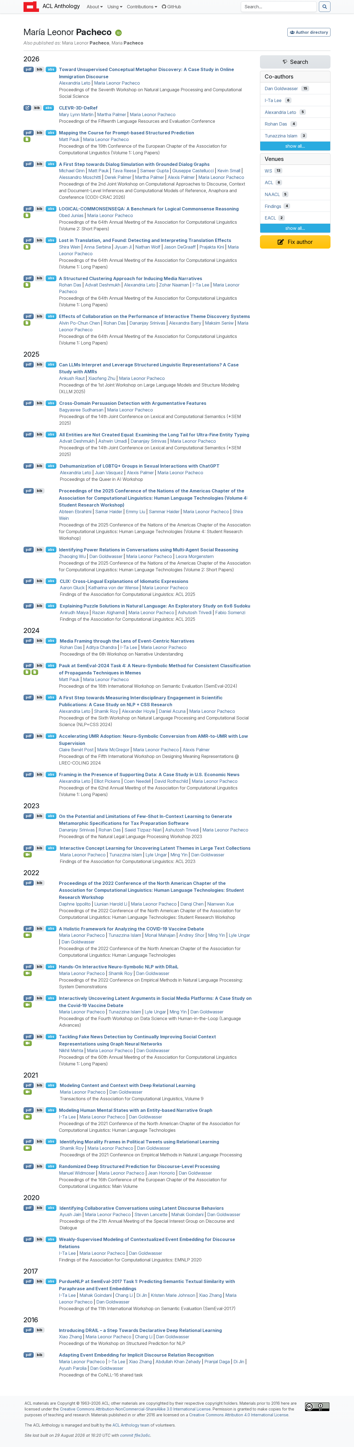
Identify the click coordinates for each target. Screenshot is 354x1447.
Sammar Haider (164, 511)
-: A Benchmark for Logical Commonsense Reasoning (149, 209)
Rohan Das (70, 285)
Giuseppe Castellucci (193, 170)
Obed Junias (71, 215)
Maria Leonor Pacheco (117, 83)
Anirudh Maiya (74, 612)
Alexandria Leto (74, 83)
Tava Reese (124, 170)
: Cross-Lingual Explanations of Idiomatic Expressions (124, 581)
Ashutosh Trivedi (195, 612)
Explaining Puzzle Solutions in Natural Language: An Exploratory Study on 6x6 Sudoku (155, 606)
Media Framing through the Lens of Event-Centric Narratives (127, 640)
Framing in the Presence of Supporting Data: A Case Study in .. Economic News (149, 774)
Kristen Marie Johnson (173, 1295)
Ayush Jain (70, 1214)
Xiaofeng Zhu (101, 378)
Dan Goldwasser (106, 556)
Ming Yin (179, 854)
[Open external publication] (27, 108)
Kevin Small (228, 170)
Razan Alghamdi (108, 612)
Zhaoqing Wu (72, 556)
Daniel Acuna (172, 711)
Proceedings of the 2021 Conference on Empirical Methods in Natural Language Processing (151, 1154)
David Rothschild (171, 781)
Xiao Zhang (210, 1295)
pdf (29, 69)
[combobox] (279, 6)
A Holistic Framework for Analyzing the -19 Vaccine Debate (131, 928)
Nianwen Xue (220, 904)
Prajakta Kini (211, 247)
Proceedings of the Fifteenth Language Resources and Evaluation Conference (137, 121)
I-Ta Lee (200, 285)
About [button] (93, 6)
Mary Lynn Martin (76, 114)
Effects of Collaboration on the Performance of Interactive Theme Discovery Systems (154, 316)
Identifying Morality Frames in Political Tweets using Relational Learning (139, 1141)
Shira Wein (69, 247)
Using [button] (113, 6)
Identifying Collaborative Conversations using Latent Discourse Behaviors (141, 1208)
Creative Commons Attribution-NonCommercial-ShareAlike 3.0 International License (135, 1409)
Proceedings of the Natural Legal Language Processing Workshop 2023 (130, 836)
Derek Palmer (118, 177)
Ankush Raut (72, 378)
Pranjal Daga (217, 1361)
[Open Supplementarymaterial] (27, 672)
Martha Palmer (111, 114)
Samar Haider (108, 511)
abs (51, 69)
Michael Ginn (72, 170)
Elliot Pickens (107, 781)
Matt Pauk (69, 139)
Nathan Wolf (147, 247)
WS (268, 170)
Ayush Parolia (73, 1368)
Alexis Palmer (181, 177)
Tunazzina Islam (125, 854)
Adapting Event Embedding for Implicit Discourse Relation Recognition (136, 1355)
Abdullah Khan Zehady (178, 1361)
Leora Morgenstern (195, 556)
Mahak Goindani (187, 1214)
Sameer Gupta (154, 170)
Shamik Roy (106, 711)
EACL (270, 218)
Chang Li (124, 1295)
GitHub (174, 6)
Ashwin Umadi (112, 441)
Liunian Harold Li (110, 904)
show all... (295, 146)
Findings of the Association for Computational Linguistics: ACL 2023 (128, 861)
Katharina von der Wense (113, 587)
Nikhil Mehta (71, 1050)
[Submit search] (324, 6)
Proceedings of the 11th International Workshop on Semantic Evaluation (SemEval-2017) (147, 1308)
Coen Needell (137, 781)
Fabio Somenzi (230, 612)
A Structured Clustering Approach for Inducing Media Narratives (130, 278)
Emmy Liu (135, 511)
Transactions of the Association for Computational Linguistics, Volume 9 (132, 1098)
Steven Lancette (151, 1214)
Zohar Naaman (174, 285)
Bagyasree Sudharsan (81, 410)
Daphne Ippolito (75, 904)
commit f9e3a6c (135, 1435)
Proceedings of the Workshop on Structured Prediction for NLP (122, 1343)
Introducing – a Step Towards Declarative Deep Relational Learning (140, 1330)
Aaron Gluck (72, 587)
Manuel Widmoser (77, 1173)
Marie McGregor (113, 749)
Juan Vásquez (109, 472)
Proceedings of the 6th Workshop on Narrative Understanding (121, 654)
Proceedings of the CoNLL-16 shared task (101, 1375)
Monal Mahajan (160, 935)
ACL (269, 182)
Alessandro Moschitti (80, 177)
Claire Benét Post (76, 749)
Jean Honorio (161, 1173)
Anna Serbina (97, 247)
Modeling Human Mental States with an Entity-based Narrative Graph (135, 1110)
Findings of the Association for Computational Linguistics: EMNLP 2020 (130, 1260)
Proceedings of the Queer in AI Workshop (101, 479)
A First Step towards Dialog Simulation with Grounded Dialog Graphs (134, 164)
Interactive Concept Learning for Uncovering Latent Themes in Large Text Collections (155, 848)
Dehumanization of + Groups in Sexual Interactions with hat (140, 466)
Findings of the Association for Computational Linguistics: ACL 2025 (127, 594)
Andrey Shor (191, 935)
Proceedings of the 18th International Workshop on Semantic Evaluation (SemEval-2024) (148, 686)
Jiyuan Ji (123, 247)
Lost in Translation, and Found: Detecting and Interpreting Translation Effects (145, 240)
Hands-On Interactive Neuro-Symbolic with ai (118, 966)
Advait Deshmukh (102, 285)
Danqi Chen (192, 904)
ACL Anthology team (131, 1425)
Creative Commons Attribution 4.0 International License (238, 1414)
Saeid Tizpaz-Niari (143, 830)
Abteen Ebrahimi (75, 511)
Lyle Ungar (156, 854)
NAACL (272, 194)
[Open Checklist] (27, 139)
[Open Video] (28, 854)
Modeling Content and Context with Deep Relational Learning (127, 1085)
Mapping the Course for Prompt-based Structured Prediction (126, 132)
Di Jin (141, 1295)
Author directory (312, 32)
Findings (273, 206)
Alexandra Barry (185, 323)
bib (39, 69)
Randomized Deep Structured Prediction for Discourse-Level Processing (139, 1166)
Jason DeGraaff (180, 247)
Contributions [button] (140, 6)
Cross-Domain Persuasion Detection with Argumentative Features (132, 403)
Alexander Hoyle (138, 711)
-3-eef (78, 108)
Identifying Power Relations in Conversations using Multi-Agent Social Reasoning (148, 549)
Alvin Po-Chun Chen (79, 323)
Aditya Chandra (101, 647)
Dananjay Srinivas (147, 323)
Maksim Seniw (219, 323)
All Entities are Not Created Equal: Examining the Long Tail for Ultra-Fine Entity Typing (154, 434)
